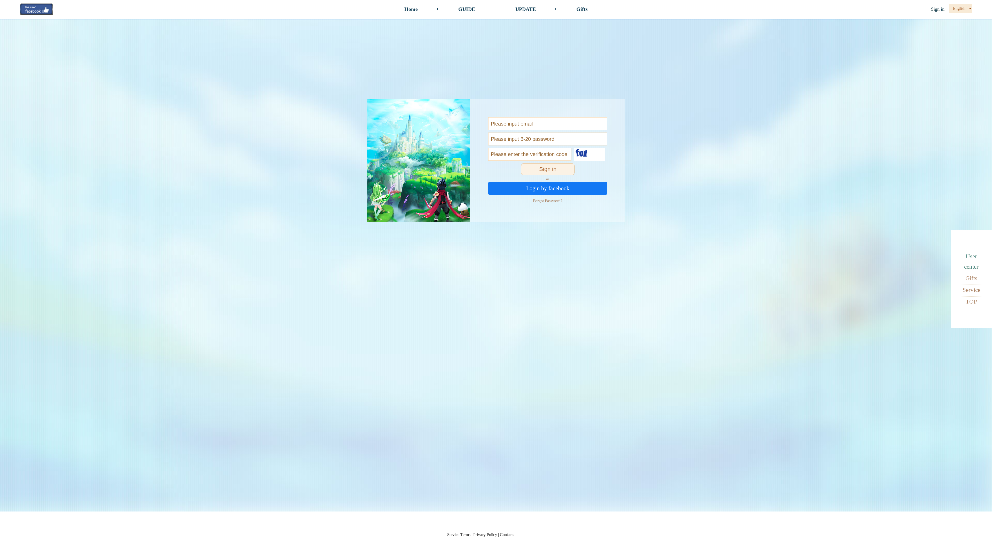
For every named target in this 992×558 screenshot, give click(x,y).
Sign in (937, 9)
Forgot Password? (547, 201)
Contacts (507, 534)
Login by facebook (547, 188)
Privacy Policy (485, 534)
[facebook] (36, 8)
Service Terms (458, 534)
